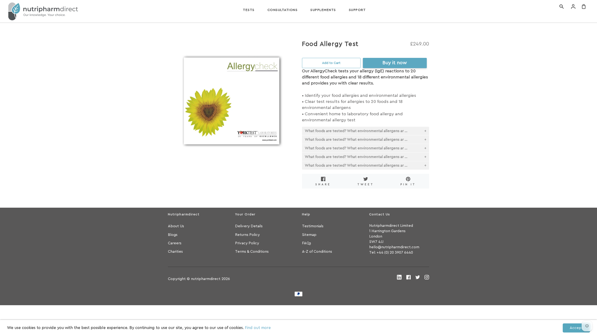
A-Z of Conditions (317, 251)
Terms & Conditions (252, 251)
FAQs (306, 243)
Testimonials (312, 226)
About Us (176, 226)
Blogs (172, 235)
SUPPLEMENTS (323, 10)
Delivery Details (249, 226)
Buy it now (394, 62)
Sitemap (309, 235)
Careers (174, 243)
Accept (576, 328)
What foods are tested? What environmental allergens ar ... (356, 131)
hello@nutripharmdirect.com (394, 247)
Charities (175, 251)
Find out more (258, 328)
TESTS (249, 10)
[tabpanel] (231, 103)
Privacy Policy (247, 243)
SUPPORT (357, 10)
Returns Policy (247, 235)
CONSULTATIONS (282, 10)
